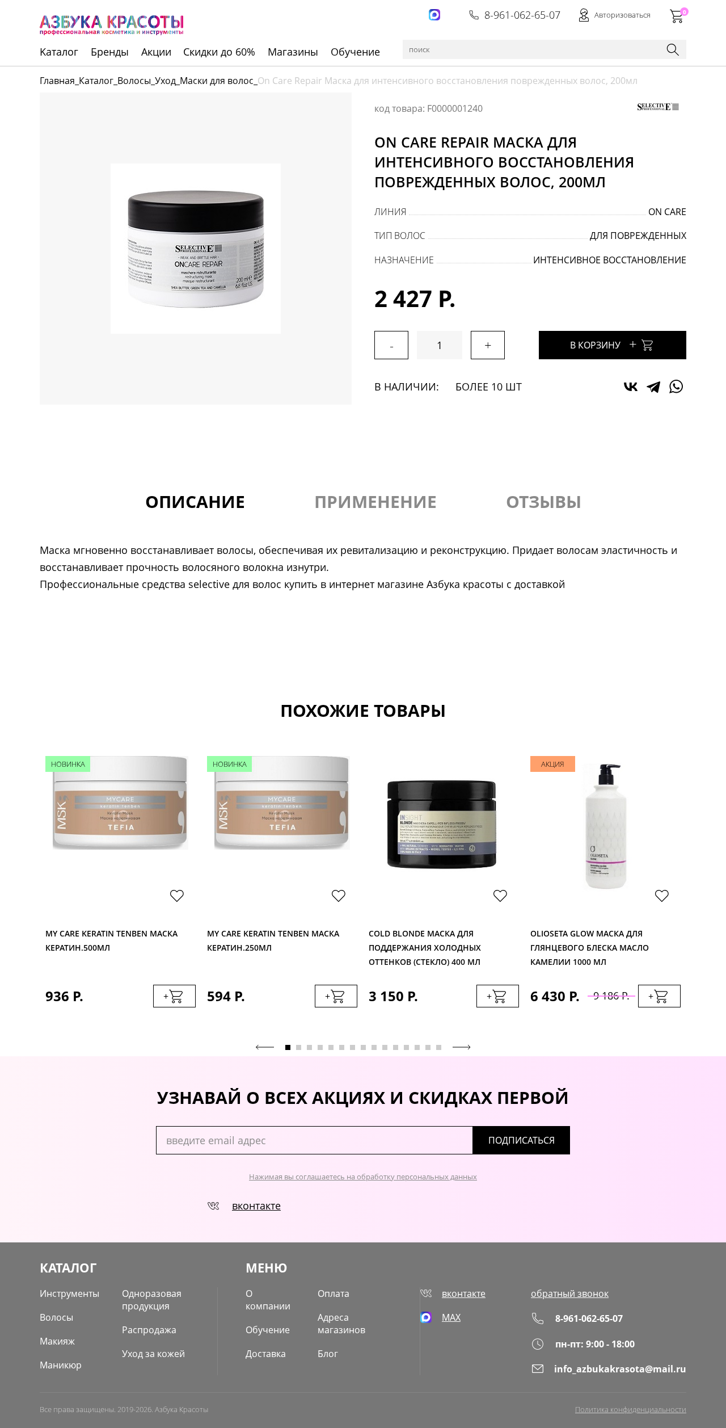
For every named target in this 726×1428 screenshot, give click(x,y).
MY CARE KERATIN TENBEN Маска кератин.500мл (111, 940)
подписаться (521, 1140)
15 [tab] (438, 1047)
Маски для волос (217, 80)
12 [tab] (406, 1047)
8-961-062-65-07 (522, 15)
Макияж (57, 1341)
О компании (268, 1299)
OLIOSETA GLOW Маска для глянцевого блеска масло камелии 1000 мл (589, 944)
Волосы (134, 80)
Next (462, 1047)
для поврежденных (638, 235)
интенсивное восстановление (609, 260)
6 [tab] (341, 1047)
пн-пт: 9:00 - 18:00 (595, 1344)
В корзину (603, 343)
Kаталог (59, 51)
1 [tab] (287, 1047)
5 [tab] (331, 1047)
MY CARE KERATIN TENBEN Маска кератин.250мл (273, 940)
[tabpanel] (120, 893)
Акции (156, 51)
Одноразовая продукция (152, 1299)
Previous (265, 1047)
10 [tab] (384, 1047)
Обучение (355, 51)
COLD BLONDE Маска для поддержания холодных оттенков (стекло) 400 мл (425, 944)
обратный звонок (570, 1293)
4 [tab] (320, 1047)
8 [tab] (363, 1047)
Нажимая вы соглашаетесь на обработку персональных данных (363, 1176)
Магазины (293, 51)
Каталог (96, 80)
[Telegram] (653, 386)
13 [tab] (417, 1047)
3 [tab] (309, 1047)
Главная (57, 80)
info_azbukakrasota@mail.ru (620, 1369)
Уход (165, 80)
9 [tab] (374, 1047)
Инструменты (69, 1293)
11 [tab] (395, 1047)
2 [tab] (298, 1047)
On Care (667, 211)
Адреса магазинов (341, 1323)
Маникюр (61, 1365)
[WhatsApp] (676, 386)
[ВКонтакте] (631, 386)
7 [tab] (352, 1047)
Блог (328, 1353)
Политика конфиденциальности (630, 1409)
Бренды (110, 51)
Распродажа (149, 1330)
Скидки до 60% (219, 51)
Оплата (333, 1293)
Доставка (266, 1353)
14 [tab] (427, 1047)
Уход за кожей (153, 1353)
